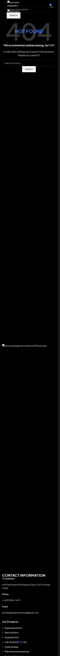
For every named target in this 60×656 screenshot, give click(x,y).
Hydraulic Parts (12, 637)
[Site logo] (14, 4)
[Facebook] (13, 566)
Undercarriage (11, 647)
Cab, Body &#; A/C (16, 642)
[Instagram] (5, 566)
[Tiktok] (21, 566)
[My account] (54, 4)
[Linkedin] (28, 566)
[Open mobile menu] (3, 4)
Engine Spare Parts (13, 628)
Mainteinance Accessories (17, 651)
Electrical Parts (12, 632)
